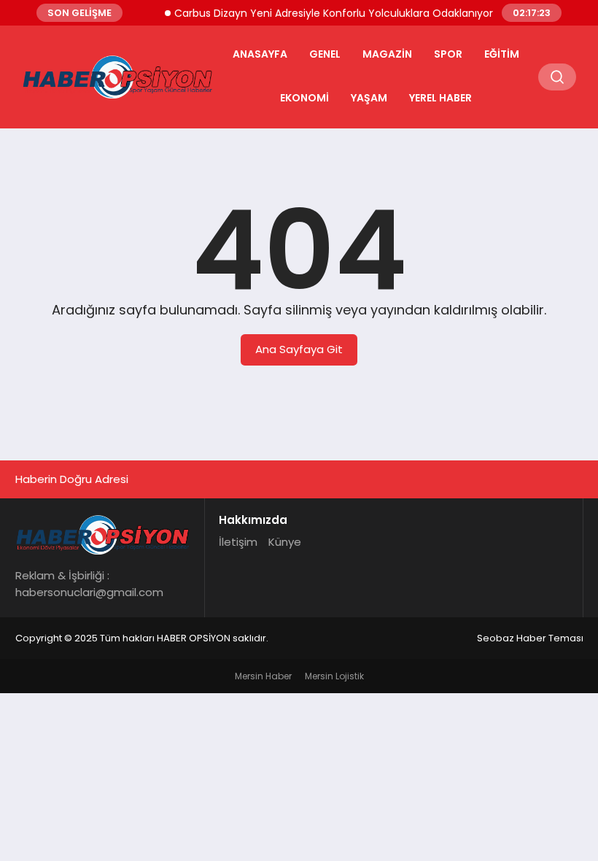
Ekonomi (304, 97)
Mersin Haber (263, 676)
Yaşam (369, 97)
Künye (284, 541)
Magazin (387, 54)
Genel (325, 54)
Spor (448, 54)
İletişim (238, 541)
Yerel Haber (440, 97)
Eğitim (501, 54)
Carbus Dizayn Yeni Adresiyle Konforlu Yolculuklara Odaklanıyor (327, 13)
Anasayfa (260, 54)
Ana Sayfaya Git (299, 349)
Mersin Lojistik (334, 676)
